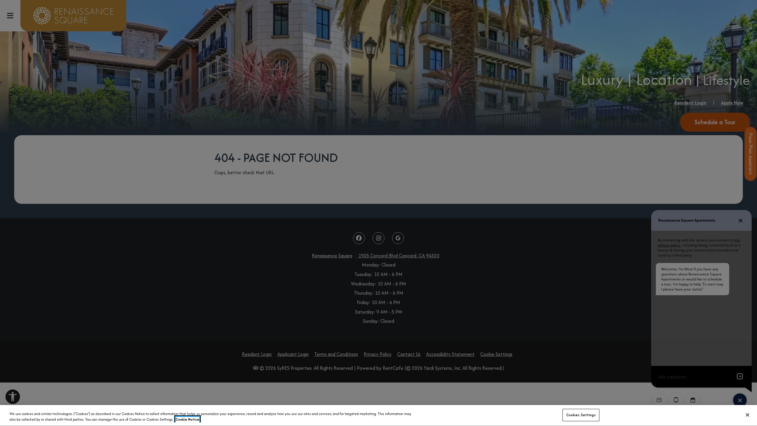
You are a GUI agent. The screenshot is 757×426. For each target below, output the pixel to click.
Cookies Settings (581, 414)
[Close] (747, 414)
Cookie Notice (187, 419)
